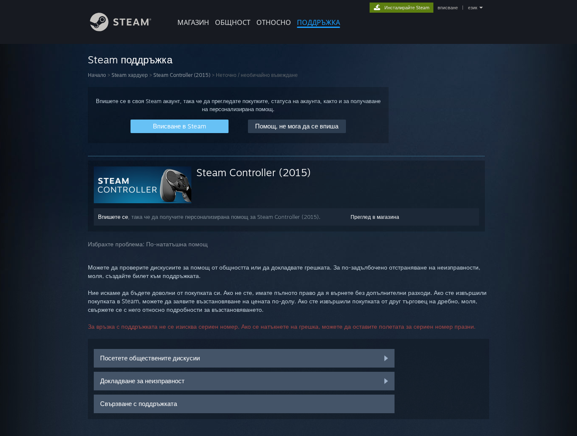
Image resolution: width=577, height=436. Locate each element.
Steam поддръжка (130, 59)
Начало (97, 75)
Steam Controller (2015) (181, 75)
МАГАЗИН (193, 22)
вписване (448, 8)
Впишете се (113, 216)
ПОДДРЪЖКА (318, 22)
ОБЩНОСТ (232, 22)
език (472, 8)
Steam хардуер (130, 75)
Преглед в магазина (375, 217)
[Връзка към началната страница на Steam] (120, 29)
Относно (273, 22)
